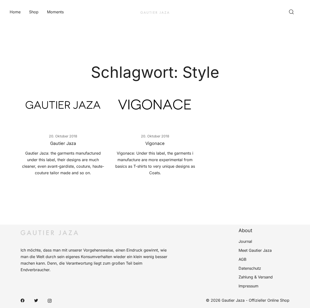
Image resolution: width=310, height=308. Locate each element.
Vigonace (155, 143)
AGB (242, 259)
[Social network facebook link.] (22, 300)
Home (15, 11)
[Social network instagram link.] (50, 300)
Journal (245, 241)
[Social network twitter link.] (36, 300)
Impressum (248, 286)
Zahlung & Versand (256, 277)
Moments (55, 11)
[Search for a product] (291, 12)
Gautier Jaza (63, 143)
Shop (34, 11)
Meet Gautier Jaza (255, 250)
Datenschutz (250, 268)
